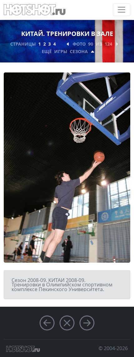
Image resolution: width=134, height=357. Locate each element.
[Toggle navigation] (121, 9)
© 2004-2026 (113, 348)
